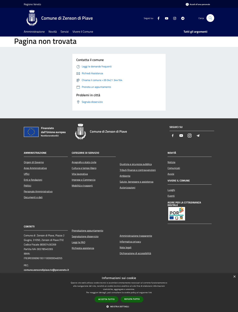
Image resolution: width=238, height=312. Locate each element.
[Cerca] (210, 18)
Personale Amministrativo (38, 191)
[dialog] (119, 292)
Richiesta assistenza (83, 248)
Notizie (171, 162)
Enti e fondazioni (33, 180)
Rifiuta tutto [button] (132, 299)
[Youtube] (165, 18)
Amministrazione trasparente (136, 236)
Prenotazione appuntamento (87, 230)
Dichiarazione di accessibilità (135, 253)
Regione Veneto (32, 4)
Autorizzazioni (127, 187)
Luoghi (171, 190)
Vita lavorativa (80, 174)
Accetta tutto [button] (106, 299)
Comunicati (174, 168)
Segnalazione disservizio (85, 236)
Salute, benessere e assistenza (136, 182)
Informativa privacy (130, 241)
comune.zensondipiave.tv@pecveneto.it (46, 270)
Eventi (171, 196)
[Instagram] (173, 18)
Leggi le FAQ (78, 242)
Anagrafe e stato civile (84, 162)
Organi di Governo (34, 162)
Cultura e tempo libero (84, 168)
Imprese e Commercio (83, 180)
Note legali (125, 247)
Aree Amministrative (35, 168)
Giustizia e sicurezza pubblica (136, 164)
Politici (27, 185)
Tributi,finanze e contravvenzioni (138, 170)
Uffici (26, 174)
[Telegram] (181, 18)
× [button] (234, 276)
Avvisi (171, 174)
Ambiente (125, 176)
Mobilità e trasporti (82, 185)
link (150, 292)
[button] (119, 306)
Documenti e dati (33, 197)
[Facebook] (157, 18)
